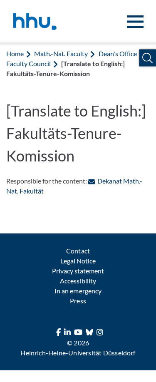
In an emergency (77, 291)
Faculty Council (28, 63)
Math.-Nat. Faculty (61, 53)
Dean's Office (118, 53)
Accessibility (78, 281)
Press (78, 301)
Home (15, 53)
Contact (77, 251)
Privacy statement (78, 271)
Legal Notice (78, 261)
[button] (147, 58)
